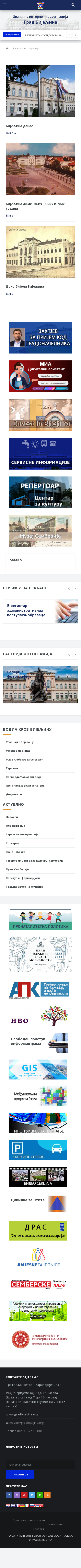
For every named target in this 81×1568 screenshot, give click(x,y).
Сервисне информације (22, 834)
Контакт (38, 1529)
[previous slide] (69, 588)
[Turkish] (41, 1506)
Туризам (12, 768)
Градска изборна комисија (24, 886)
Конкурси (12, 843)
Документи (14, 794)
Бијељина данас (19, 126)
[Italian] (27, 1506)
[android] (40, 1495)
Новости (12, 817)
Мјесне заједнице (18, 750)
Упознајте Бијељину (20, 742)
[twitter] (32, 1495)
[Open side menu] (4, 5)
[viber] (17, 1495)
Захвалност (56, 1524)
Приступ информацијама (23, 878)
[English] (13, 1506)
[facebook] (9, 1495)
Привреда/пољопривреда (23, 777)
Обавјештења (12, 34)
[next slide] (75, 588)
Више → (11, 133)
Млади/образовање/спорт (24, 759)
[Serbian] (36, 1506)
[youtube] (24, 1495)
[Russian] (31, 1506)
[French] (17, 1506)
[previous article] (75, 35)
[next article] (69, 35)
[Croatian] (8, 1506)
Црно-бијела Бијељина (25, 286)
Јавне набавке (15, 852)
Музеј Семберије (17, 869)
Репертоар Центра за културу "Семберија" (35, 860)
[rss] (47, 1495)
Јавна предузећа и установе (25, 785)
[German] (22, 1506)
